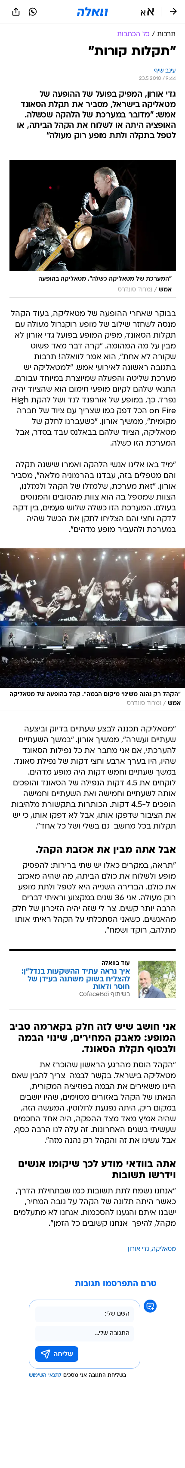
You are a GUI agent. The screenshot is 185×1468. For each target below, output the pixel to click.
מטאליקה (164, 1249)
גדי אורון (138, 1249)
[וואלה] (92, 11)
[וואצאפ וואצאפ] (32, 11)
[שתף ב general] (16, 11)
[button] (147, 12)
